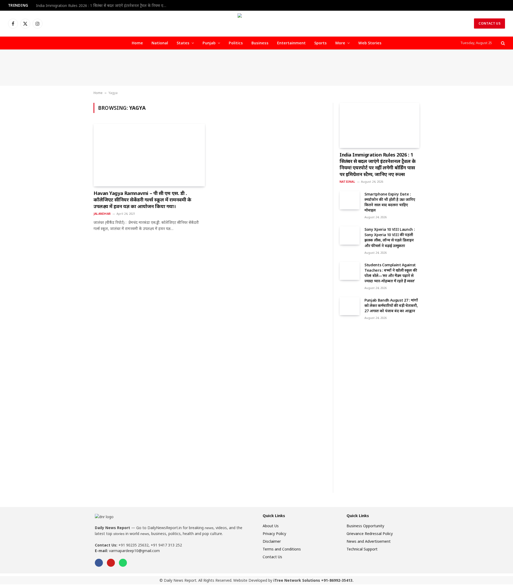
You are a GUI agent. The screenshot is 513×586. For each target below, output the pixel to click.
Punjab (209, 42)
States (183, 42)
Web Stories (370, 42)
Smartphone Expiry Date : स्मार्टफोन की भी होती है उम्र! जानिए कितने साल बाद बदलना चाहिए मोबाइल (389, 202)
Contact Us (489, 23)
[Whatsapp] (123, 563)
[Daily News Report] (256, 23)
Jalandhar (102, 214)
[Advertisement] (256, 67)
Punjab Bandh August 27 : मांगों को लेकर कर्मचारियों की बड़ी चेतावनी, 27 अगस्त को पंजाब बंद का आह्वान (391, 305)
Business (260, 42)
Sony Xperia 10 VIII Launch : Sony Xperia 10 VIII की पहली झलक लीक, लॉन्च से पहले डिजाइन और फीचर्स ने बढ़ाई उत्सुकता (389, 237)
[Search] (502, 43)
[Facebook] (99, 563)
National (159, 42)
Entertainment (291, 42)
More (340, 42)
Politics (236, 42)
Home (137, 42)
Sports (320, 42)
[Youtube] (111, 563)
